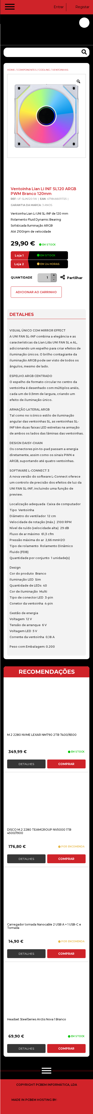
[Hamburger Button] (10, 8)
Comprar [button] (66, 764)
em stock (47, 255)
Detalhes (26, 764)
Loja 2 (19, 264)
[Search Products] (84, 52)
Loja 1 (19, 255)
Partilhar (74, 278)
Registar (82, 7)
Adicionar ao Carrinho (36, 292)
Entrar (59, 7)
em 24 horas (50, 264)
